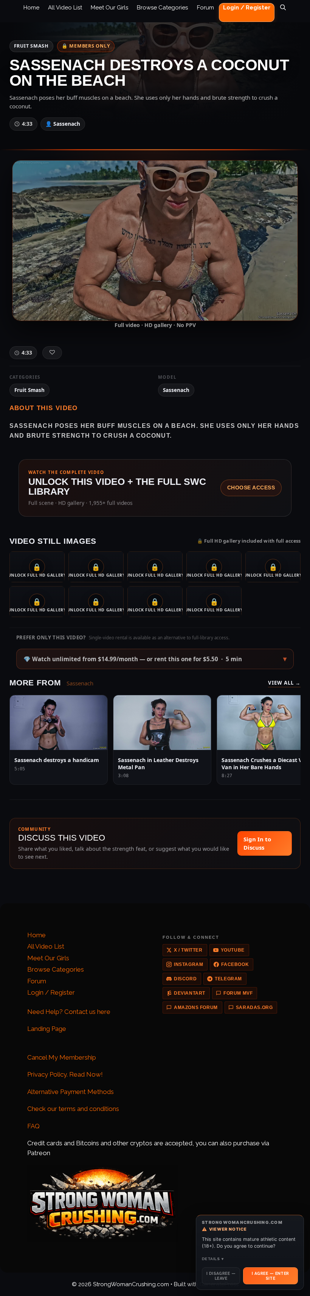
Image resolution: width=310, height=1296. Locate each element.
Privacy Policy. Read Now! (65, 1074)
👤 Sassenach (62, 123)
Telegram (228, 978)
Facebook (235, 964)
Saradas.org (254, 1007)
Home (31, 7)
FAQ (33, 1126)
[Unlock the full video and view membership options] (154, 240)
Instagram (188, 964)
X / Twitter (188, 950)
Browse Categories (162, 7)
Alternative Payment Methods (70, 1091)
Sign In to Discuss (257, 843)
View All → (284, 682)
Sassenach (176, 390)
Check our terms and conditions (73, 1108)
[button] (155, 659)
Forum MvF (238, 993)
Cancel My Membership (61, 1057)
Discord (185, 978)
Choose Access (251, 487)
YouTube (233, 950)
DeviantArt (189, 993)
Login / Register (246, 7)
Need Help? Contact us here (68, 1011)
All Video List (65, 7)
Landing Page (46, 1028)
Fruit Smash (31, 46)
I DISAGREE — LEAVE (221, 1275)
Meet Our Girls (109, 7)
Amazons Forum (196, 1007)
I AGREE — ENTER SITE (270, 1275)
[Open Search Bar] (283, 12)
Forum (205, 7)
